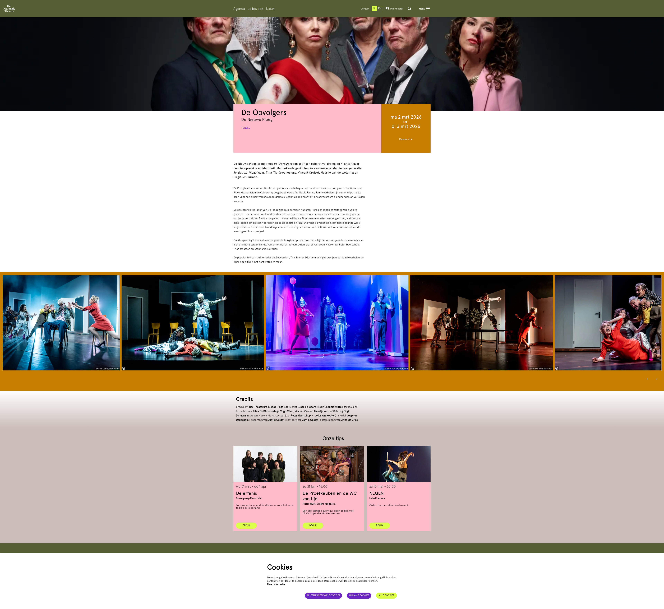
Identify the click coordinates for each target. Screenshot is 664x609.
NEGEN (376, 493)
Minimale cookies (359, 595)
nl (374, 8)
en (379, 8)
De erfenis (246, 493)
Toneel (245, 128)
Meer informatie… (277, 584)
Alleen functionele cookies (323, 595)
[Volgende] (657, 378)
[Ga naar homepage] (9, 8)
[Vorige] (647, 378)
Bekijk (246, 525)
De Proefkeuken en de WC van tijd (330, 495)
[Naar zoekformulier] (409, 8)
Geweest (405, 139)
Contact (365, 8)
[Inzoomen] (268, 368)
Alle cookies (386, 595)
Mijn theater (396, 8)
